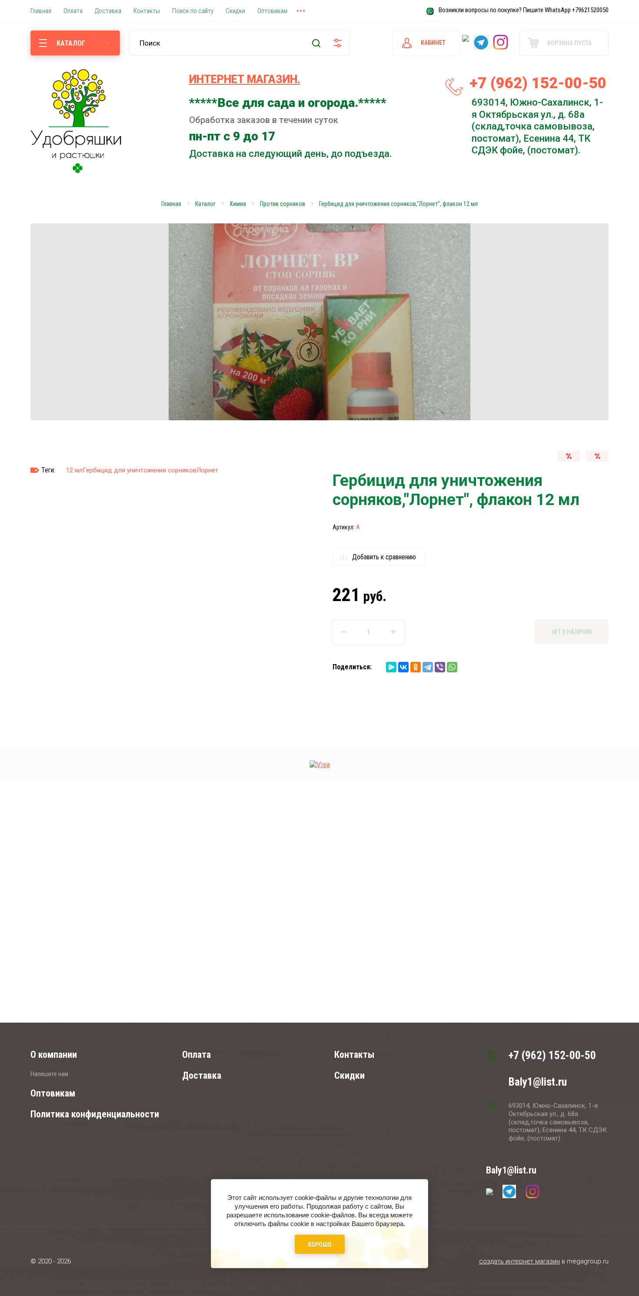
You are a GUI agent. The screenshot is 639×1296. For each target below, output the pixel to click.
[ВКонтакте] (403, 667)
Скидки (349, 1075)
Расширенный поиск (337, 43)
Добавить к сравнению (384, 557)
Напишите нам (49, 1074)
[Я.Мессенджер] (391, 667)
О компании (53, 1054)
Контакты (354, 1054)
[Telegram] (428, 667)
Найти (316, 43)
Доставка (201, 1075)
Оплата (196, 1054)
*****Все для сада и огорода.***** (287, 103)
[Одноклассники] (415, 667)
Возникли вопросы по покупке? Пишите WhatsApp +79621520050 (524, 10)
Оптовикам (52, 1093)
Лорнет (207, 470)
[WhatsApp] (452, 667)
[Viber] (440, 667)
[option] (319, 321)
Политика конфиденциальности (94, 1114)
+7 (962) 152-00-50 (537, 83)
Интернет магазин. (244, 79)
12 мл (74, 470)
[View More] (300, 11)
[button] (625, 648)
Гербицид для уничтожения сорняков (139, 470)
